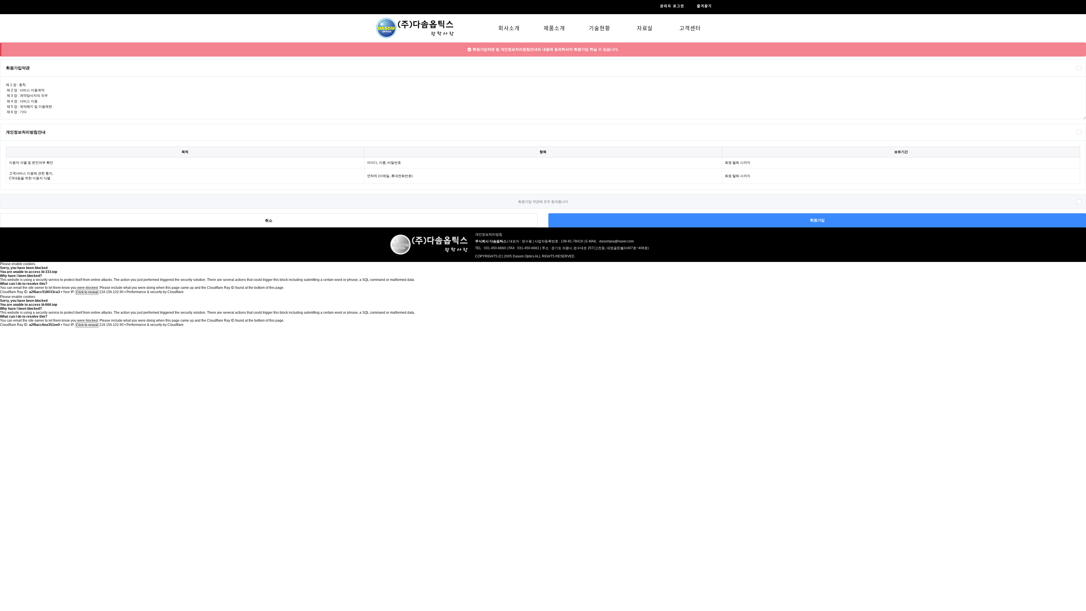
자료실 (645, 28)
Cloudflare (175, 292)
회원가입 (817, 220)
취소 (268, 220)
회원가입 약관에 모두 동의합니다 (543, 202)
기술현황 (599, 28)
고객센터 (690, 28)
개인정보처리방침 (488, 234)
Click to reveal (87, 292)
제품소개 (554, 28)
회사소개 (509, 28)
